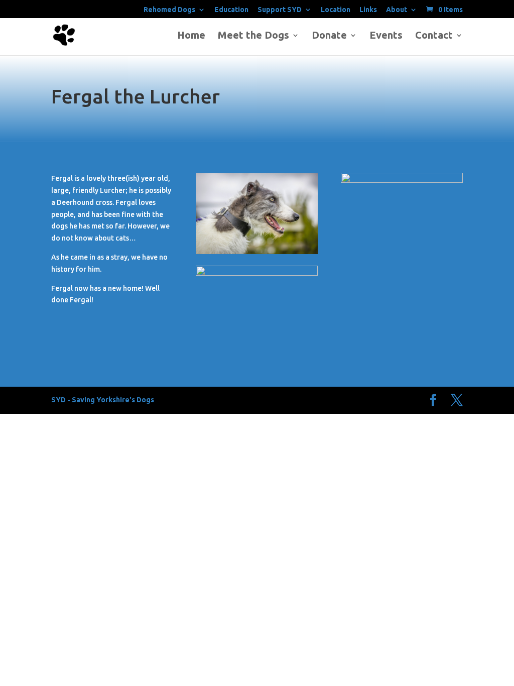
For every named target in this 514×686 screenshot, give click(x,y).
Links (368, 10)
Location (335, 10)
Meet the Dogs (253, 36)
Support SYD (280, 10)
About (396, 10)
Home (191, 36)
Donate (329, 36)
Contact (434, 36)
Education (231, 10)
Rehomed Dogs (169, 10)
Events (386, 36)
